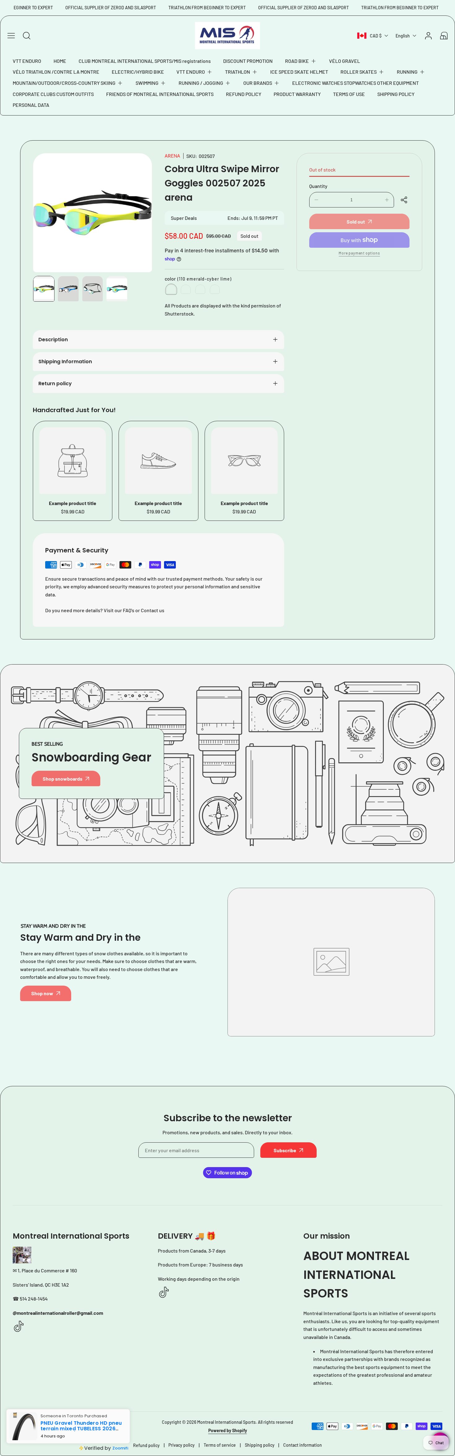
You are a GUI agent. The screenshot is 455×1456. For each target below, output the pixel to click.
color (198, 278)
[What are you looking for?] (26, 35)
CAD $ (376, 35)
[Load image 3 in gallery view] (92, 289)
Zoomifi (115, 1446)
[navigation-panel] (11, 35)
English (403, 35)
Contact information (302, 1445)
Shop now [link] (42, 993)
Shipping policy (260, 1445)
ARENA (172, 156)
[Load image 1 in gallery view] (43, 289)
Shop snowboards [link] (62, 779)
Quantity (318, 186)
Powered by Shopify (227, 1430)
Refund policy (146, 1445)
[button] (301, 61)
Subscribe (285, 1150)
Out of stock (322, 169)
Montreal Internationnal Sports (226, 1422)
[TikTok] (19, 1326)
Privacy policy (181, 1445)
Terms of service (220, 1445)
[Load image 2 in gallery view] (68, 289)
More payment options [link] (359, 253)
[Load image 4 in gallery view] (117, 289)
